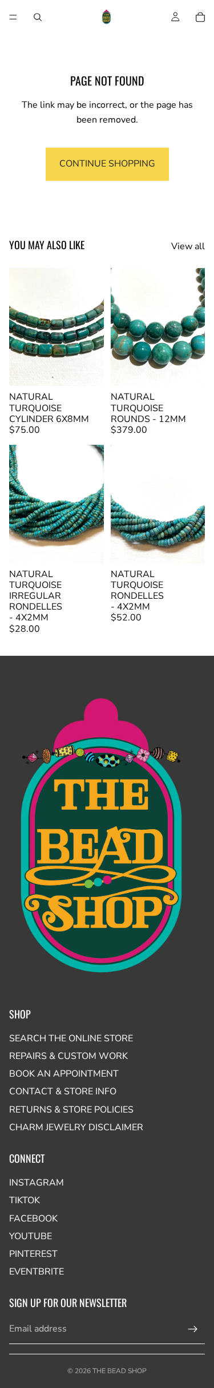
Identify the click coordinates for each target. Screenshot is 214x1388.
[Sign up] (193, 1329)
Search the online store (71, 1038)
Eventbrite (36, 1271)
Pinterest (33, 1254)
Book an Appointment (64, 1074)
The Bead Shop (119, 1370)
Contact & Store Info (62, 1091)
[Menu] (13, 17)
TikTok (24, 1200)
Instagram (36, 1182)
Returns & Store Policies (71, 1109)
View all (188, 246)
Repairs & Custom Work (68, 1056)
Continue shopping (107, 163)
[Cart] (200, 17)
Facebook (33, 1218)
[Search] (37, 17)
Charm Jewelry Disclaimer (76, 1127)
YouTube (30, 1236)
